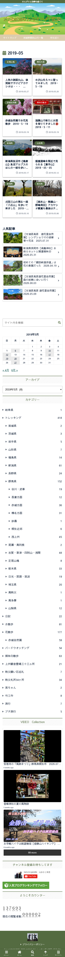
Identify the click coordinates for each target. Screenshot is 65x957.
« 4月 (6, 370)
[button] (59, 322)
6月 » (14, 370)
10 (49, 350)
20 (15, 358)
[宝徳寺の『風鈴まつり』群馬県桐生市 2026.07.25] (32, 746)
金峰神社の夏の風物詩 (16, 803)
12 (7, 354)
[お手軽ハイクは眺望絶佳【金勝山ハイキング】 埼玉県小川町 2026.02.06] (32, 826)
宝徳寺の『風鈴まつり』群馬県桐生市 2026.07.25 (33, 764)
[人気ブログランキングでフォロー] (26, 886)
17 (49, 354)
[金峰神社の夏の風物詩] (32, 786)
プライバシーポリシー (34, 944)
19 (7, 358)
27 (15, 362)
